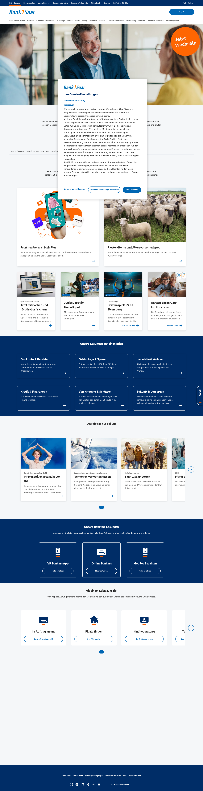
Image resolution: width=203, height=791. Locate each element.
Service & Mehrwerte (79, 3)
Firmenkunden (29, 3)
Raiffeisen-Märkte (120, 3)
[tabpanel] (43, 469)
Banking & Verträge (60, 3)
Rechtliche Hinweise (113, 776)
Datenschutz (78, 776)
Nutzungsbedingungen (94, 776)
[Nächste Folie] (191, 469)
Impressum (66, 776)
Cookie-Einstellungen (74, 189)
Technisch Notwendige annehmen (104, 190)
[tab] (17, 20)
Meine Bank (95, 3)
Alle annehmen (132, 190)
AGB (124, 776)
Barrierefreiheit (135, 776)
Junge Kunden (43, 3)
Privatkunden (14, 3)
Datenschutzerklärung (74, 100)
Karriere (107, 3)
